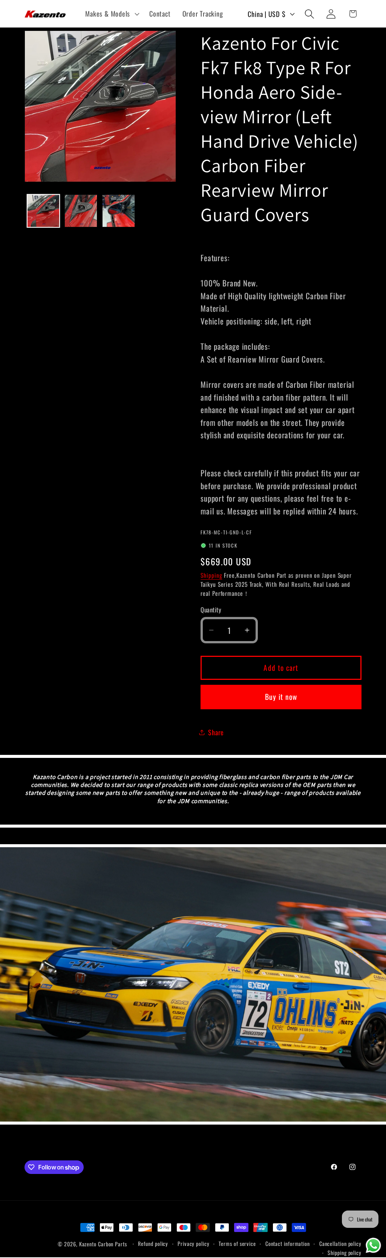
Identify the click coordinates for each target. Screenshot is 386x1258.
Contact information (287, 1243)
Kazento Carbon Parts (103, 1244)
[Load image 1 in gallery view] (43, 210)
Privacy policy (194, 1243)
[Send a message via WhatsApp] (373, 1245)
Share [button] (216, 732)
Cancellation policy (340, 1243)
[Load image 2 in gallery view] (80, 210)
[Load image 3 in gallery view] (118, 210)
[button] (112, 14)
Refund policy (153, 1243)
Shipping (211, 575)
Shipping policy (344, 1252)
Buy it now (281, 696)
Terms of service (237, 1243)
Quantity (211, 609)
